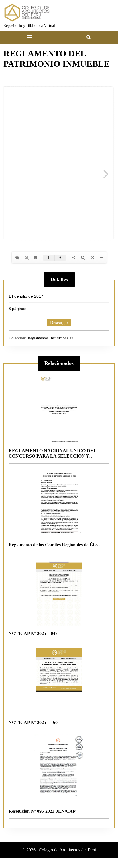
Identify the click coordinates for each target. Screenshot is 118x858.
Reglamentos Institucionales (50, 338)
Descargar (59, 322)
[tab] (29, 37)
